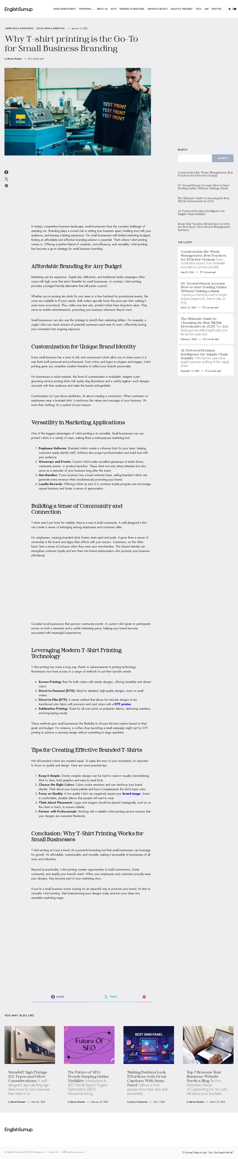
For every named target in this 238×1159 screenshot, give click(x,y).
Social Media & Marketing (50, 28)
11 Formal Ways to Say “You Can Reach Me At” (208, 1152)
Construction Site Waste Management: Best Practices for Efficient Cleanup (205, 174)
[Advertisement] (91, 192)
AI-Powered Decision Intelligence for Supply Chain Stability (201, 213)
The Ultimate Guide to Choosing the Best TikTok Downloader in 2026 (203, 200)
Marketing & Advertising (19, 28)
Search (182, 149)
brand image (132, 794)
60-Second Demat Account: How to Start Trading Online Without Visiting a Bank (203, 187)
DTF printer (123, 704)
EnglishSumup (18, 9)
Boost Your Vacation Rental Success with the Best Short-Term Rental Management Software (204, 226)
